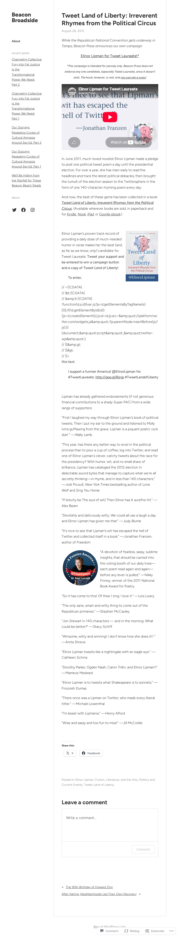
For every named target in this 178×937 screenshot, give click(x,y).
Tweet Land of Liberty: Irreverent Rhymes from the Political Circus (110, 19)
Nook (82, 214)
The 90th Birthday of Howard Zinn (89, 887)
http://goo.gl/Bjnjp (110, 377)
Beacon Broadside (25, 17)
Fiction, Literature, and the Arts (116, 780)
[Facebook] (23, 210)
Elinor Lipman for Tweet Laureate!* (110, 56)
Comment (143, 849)
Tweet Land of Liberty (99, 785)
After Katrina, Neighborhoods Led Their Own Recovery (99, 894)
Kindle (71, 214)
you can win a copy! (133, 77)
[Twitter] (14, 210)
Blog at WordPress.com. (110, 927)
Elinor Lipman (84, 780)
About (16, 41)
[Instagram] (32, 210)
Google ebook (109, 214)
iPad (90, 214)
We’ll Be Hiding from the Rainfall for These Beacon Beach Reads (26, 180)
